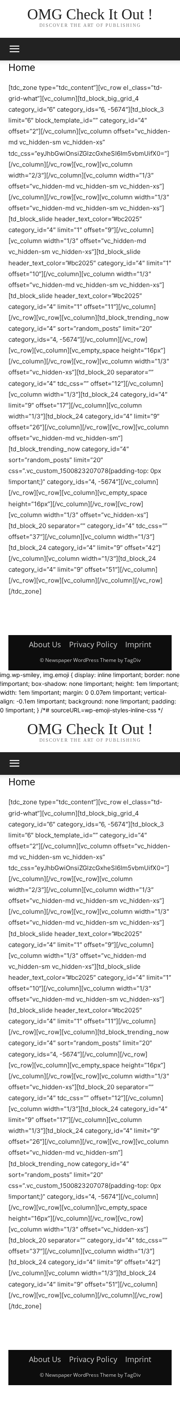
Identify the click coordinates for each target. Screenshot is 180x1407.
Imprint (138, 644)
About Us (45, 644)
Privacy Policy (93, 644)
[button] (14, 49)
